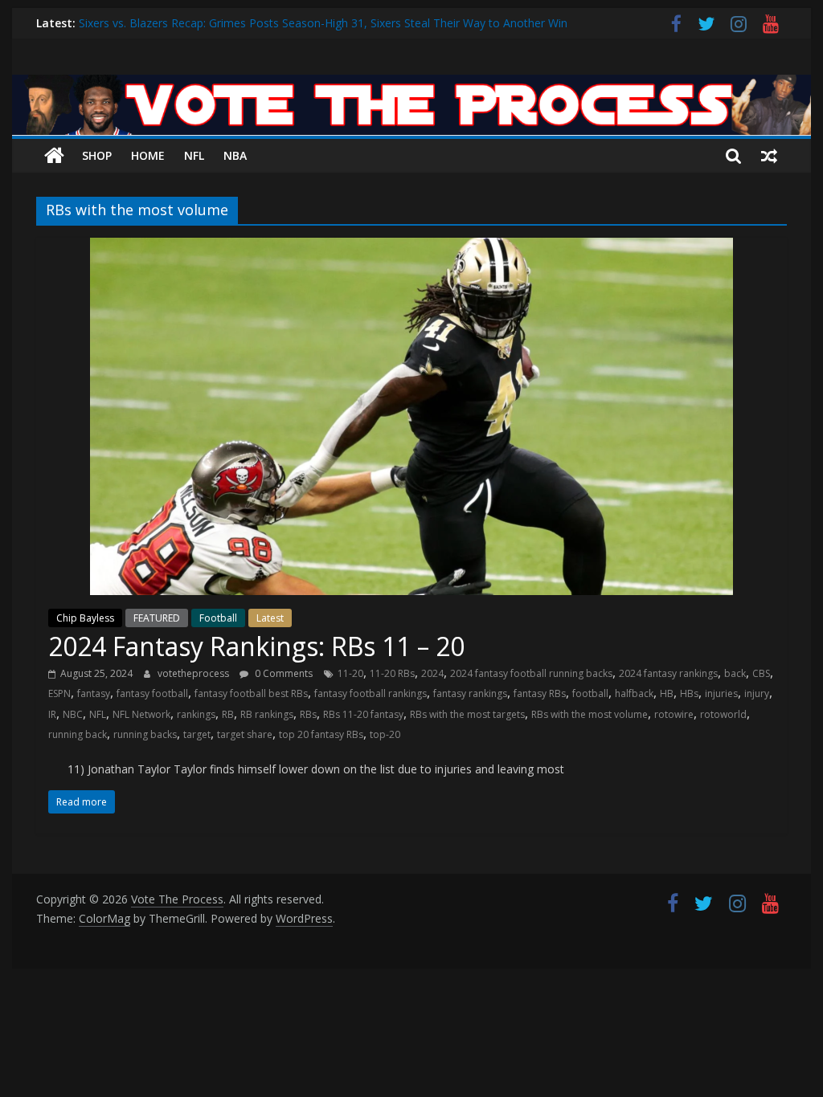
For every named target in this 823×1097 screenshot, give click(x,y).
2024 (432, 673)
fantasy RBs (540, 693)
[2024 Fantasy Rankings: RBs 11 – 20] (411, 247)
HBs (689, 693)
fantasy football (152, 693)
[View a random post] (769, 156)
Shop (97, 155)
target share (244, 734)
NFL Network (141, 714)
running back (77, 734)
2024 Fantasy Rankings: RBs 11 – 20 (256, 646)
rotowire (674, 714)
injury (756, 693)
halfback (634, 693)
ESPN (59, 693)
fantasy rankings (470, 693)
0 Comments (282, 673)
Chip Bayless (85, 618)
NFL (194, 155)
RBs (308, 714)
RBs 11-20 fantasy (363, 714)
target (197, 734)
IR (52, 714)
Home (148, 155)
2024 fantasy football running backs (531, 673)
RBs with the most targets (467, 714)
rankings (196, 714)
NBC (73, 714)
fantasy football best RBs (251, 693)
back (735, 673)
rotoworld (723, 714)
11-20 (350, 673)
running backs (145, 734)
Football (218, 618)
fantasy (93, 693)
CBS (761, 673)
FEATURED (156, 618)
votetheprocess (194, 673)
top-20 (385, 734)
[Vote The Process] (411, 84)
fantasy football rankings (370, 693)
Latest (270, 618)
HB (667, 693)
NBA (235, 155)
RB (228, 714)
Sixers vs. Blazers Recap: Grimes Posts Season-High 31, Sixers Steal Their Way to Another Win (323, 24)
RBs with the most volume (589, 714)
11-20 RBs (392, 673)
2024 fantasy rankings (668, 673)
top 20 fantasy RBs (321, 734)
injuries (721, 693)
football (590, 693)
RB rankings (266, 714)
